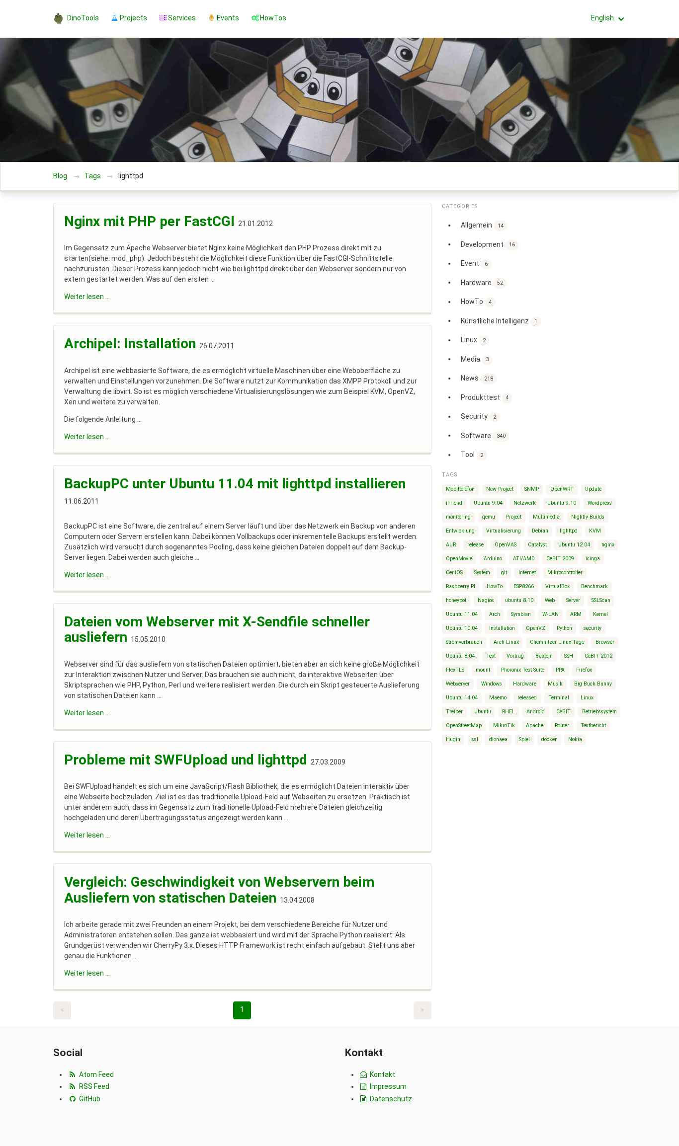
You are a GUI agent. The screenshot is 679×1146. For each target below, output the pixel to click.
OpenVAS (505, 544)
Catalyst (537, 544)
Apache (534, 725)
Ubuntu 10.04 (462, 628)
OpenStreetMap (464, 725)
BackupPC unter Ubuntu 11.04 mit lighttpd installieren (235, 483)
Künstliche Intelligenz (499, 320)
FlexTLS (455, 670)
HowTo (476, 302)
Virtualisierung (503, 531)
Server (573, 600)
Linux (473, 340)
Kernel (600, 614)
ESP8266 (523, 586)
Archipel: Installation (130, 343)
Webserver (458, 684)
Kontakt (381, 1074)
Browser (604, 642)
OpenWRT (562, 489)
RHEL (508, 711)
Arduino (493, 558)
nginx (607, 544)
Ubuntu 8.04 (460, 656)
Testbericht (593, 725)
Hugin (453, 739)
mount (483, 670)
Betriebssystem (599, 711)
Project (513, 517)
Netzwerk (524, 503)
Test (491, 656)
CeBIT (563, 711)
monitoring (458, 517)
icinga (593, 558)
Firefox (584, 670)
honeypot (456, 600)
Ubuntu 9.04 (488, 503)
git (504, 572)
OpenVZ (535, 628)
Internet (527, 572)
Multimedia (546, 517)
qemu (488, 517)
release (475, 544)
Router (562, 725)
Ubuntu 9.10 (561, 503)
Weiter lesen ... (87, 297)
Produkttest (485, 397)
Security (478, 416)
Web (550, 600)
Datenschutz (390, 1099)
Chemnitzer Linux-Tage (557, 642)
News (477, 378)
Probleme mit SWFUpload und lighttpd (185, 760)
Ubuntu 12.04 (574, 544)
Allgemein (482, 225)
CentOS (454, 572)
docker (549, 739)
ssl (475, 739)
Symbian (521, 614)
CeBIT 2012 (598, 656)
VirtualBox (557, 586)
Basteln (544, 656)
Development (488, 244)
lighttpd (569, 531)
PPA (560, 670)
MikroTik (504, 725)
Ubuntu (482, 711)
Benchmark (594, 586)
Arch (494, 614)
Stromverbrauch (464, 642)
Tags (93, 176)
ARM (576, 614)
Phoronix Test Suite (522, 670)
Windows (491, 684)
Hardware (482, 282)
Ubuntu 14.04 (462, 697)
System (482, 572)
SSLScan (601, 600)
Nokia (575, 739)
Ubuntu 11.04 (462, 614)
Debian (540, 531)
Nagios (486, 600)
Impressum (387, 1086)
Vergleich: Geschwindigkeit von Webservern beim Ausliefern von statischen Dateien (219, 890)
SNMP (531, 489)
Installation (502, 628)
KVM (595, 531)
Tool (472, 454)
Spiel (524, 739)
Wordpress (600, 503)
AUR (451, 544)
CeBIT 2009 (560, 558)
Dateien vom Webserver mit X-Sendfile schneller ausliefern (217, 629)
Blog (60, 176)
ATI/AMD (524, 558)
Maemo (498, 697)
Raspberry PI (460, 586)
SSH (568, 656)
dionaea (498, 739)
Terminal (558, 697)
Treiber (454, 711)
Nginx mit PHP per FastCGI (149, 221)
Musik (555, 684)
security (592, 628)
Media (475, 359)
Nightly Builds (587, 517)
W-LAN (550, 614)
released (527, 697)
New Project (499, 489)
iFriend (454, 503)
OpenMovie (459, 558)
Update (593, 489)
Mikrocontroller (565, 572)
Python (564, 628)
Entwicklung (460, 531)
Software (483, 435)
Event (474, 263)
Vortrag (515, 656)
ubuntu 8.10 (519, 600)
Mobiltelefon (460, 489)
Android (535, 711)
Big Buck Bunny (593, 684)
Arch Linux (506, 642)
